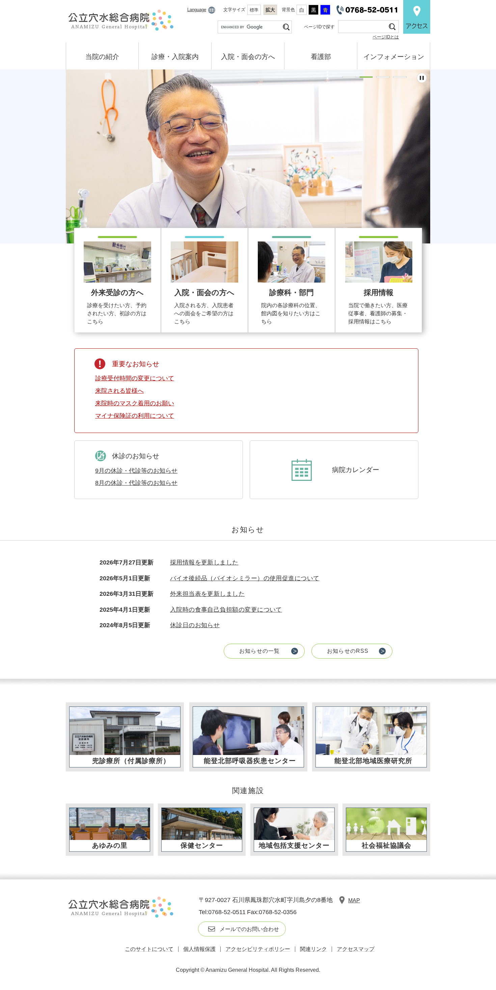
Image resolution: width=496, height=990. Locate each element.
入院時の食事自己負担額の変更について (226, 609)
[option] (248, 156)
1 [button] (349, 77)
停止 (422, 78)
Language (196, 9)
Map (354, 900)
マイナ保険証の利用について (134, 415)
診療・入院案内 (175, 56)
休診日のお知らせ (195, 625)
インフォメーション (393, 56)
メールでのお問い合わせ (249, 929)
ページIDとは (386, 36)
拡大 (270, 9)
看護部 (321, 56)
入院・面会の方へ (248, 56)
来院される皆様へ (119, 390)
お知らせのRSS (348, 651)
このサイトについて (149, 949)
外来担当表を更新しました (207, 593)
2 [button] (366, 77)
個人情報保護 (199, 949)
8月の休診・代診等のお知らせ (136, 482)
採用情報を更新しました (204, 562)
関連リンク (313, 949)
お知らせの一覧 (259, 651)
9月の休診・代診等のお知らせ (136, 470)
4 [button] (400, 77)
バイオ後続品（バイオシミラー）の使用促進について (245, 578)
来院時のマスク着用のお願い (134, 403)
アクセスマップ (356, 949)
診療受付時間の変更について (134, 378)
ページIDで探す (319, 26)
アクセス (416, 17)
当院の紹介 (102, 56)
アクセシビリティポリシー (257, 949)
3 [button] (383, 77)
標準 (254, 9)
